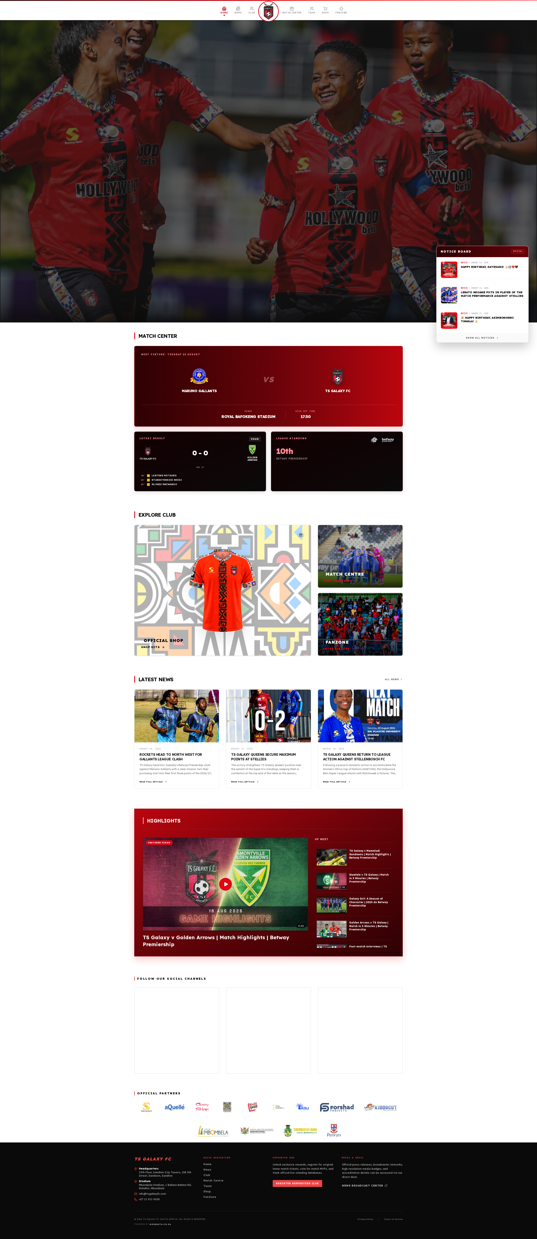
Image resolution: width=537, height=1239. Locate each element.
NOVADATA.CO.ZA (160, 1224)
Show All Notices (480, 338)
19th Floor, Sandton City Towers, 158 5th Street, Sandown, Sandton (165, 1174)
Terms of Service (393, 1219)
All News (392, 679)
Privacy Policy (365, 1219)
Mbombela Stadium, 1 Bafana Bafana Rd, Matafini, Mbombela (165, 1186)
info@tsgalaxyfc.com (152, 1193)
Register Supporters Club (297, 1183)
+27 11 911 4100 (149, 1199)
